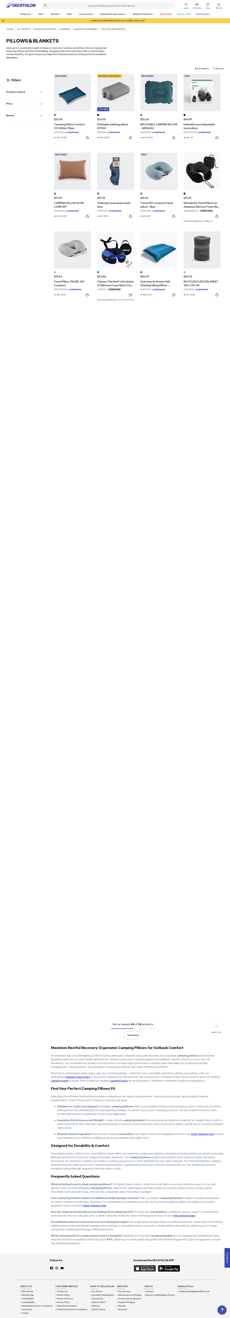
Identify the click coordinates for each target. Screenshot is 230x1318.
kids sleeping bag (184, 1215)
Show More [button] (11, 57)
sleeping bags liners (78, 1076)
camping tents (119, 1080)
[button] (222, 1310)
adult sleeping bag (202, 1134)
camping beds (60, 1080)
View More (133, 1035)
